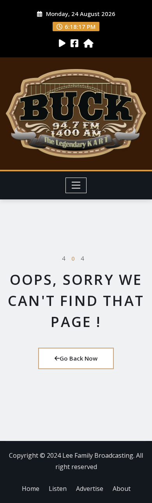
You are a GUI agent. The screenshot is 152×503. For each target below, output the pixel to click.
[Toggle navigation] (76, 185)
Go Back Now (78, 358)
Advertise (89, 488)
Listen (58, 488)
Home (30, 488)
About (122, 488)
